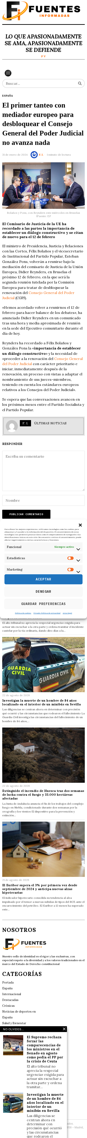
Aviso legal (67, 613)
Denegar (43, 591)
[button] (80, 525)
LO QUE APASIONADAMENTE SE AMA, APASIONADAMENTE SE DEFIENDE (43, 43)
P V (43, 56)
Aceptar (43, 579)
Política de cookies (23, 613)
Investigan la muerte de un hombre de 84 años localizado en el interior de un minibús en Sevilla (41, 702)
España (7, 95)
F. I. (41, 154)
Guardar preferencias (43, 604)
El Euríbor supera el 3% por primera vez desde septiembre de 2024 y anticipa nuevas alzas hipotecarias (39, 889)
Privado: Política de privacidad (46, 613)
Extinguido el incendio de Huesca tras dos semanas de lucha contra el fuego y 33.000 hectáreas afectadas (43, 794)
